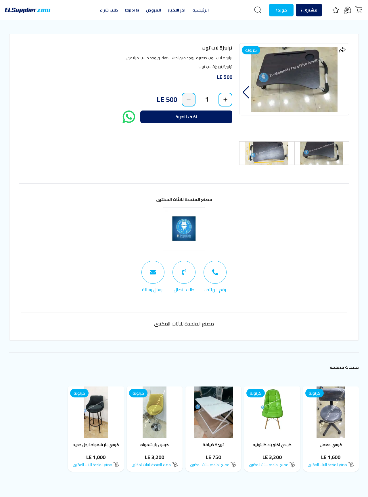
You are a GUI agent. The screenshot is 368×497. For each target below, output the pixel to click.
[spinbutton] (206, 99)
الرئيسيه (200, 10)
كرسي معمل (331, 444)
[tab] (215, 277)
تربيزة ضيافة (213, 444)
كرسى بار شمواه (154, 444)
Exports (132, 10)
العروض (153, 10)
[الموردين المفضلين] (335, 10)
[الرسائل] (347, 10)
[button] (246, 92)
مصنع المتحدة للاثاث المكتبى (184, 199)
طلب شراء (109, 10)
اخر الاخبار (176, 10)
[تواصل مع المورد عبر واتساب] (129, 117)
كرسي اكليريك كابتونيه (272, 444)
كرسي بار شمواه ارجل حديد (96, 444)
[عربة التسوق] (358, 9)
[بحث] (257, 9)
